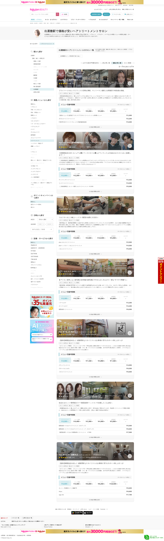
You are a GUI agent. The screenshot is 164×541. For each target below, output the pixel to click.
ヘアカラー (34, 118)
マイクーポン (117, 14)
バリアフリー (34, 284)
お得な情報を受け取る (115, 9)
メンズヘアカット (36, 168)
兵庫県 (40, 23)
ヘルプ (105, 9)
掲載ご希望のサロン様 (128, 9)
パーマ (32, 129)
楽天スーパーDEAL (36, 204)
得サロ (32, 207)
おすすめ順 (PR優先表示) (91, 63)
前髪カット (34, 115)
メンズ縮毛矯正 (35, 177)
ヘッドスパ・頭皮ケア (37, 143)
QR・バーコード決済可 (37, 279)
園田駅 (35, 75)
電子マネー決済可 (36, 281)
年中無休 (33, 251)
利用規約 (69, 509)
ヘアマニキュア (35, 126)
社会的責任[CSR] (21, 535)
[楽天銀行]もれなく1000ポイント (106, 5)
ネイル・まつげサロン (51, 19)
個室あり (33, 262)
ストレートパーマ (36, 137)
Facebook (102, 509)
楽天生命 (125, 5)
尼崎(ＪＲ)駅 (37, 61)
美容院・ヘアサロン (36, 19)
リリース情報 (96, 509)
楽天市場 (131, 5)
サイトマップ (76, 509)
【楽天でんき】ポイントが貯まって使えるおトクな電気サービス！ (27, 521)
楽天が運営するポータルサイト (93, 525)
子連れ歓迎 (34, 259)
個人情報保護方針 (11, 535)
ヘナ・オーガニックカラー (38, 123)
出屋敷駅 (58, 23)
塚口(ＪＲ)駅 (37, 83)
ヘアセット (34, 152)
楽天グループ (118, 5)
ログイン (106, 14)
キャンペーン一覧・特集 (117, 19)
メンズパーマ (34, 174)
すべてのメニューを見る (123, 104)
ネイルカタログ (103, 19)
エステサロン (64, 19)
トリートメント (65, 23)
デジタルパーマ (35, 132)
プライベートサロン (36, 265)
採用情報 (29, 535)
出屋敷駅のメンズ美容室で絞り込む (70, 56)
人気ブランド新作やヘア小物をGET (53, 525)
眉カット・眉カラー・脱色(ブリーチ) (41, 160)
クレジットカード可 (36, 276)
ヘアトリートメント (56, 34)
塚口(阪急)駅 (37, 86)
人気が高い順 (106, 63)
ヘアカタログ (92, 19)
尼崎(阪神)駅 (37, 64)
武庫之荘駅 (36, 92)
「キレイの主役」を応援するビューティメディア (13, 525)
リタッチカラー (35, 121)
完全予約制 (34, 253)
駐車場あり (34, 267)
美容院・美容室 (33, 23)
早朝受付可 (34, 245)
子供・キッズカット (36, 109)
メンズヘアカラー (36, 171)
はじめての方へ (98, 9)
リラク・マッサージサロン (78, 19)
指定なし (33, 104)
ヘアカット (34, 107)
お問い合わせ (83, 509)
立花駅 (35, 78)
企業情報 (3, 535)
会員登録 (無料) (96, 14)
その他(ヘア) (34, 166)
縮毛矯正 (33, 135)
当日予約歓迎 (34, 256)
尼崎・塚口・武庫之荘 (49, 23)
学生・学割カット (36, 112)
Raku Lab (130, 19)
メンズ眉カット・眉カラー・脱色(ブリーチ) (41, 183)
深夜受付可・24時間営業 (38, 248)
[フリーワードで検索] (57, 14)
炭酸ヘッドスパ (35, 146)
